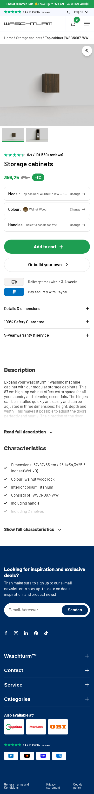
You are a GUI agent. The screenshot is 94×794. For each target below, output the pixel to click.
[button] (47, 193)
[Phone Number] (68, 12)
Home (8, 38)
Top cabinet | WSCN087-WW (66, 38)
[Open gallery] (87, 51)
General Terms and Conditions (16, 786)
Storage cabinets (29, 38)
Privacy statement (53, 786)
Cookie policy (77, 786)
